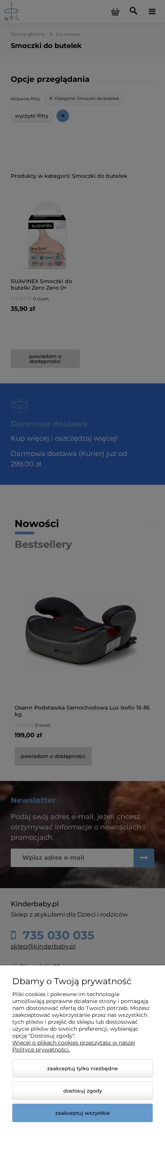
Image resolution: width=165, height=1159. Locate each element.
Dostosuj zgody (82, 1091)
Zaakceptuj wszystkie (82, 1113)
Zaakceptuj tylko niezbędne (82, 1068)
